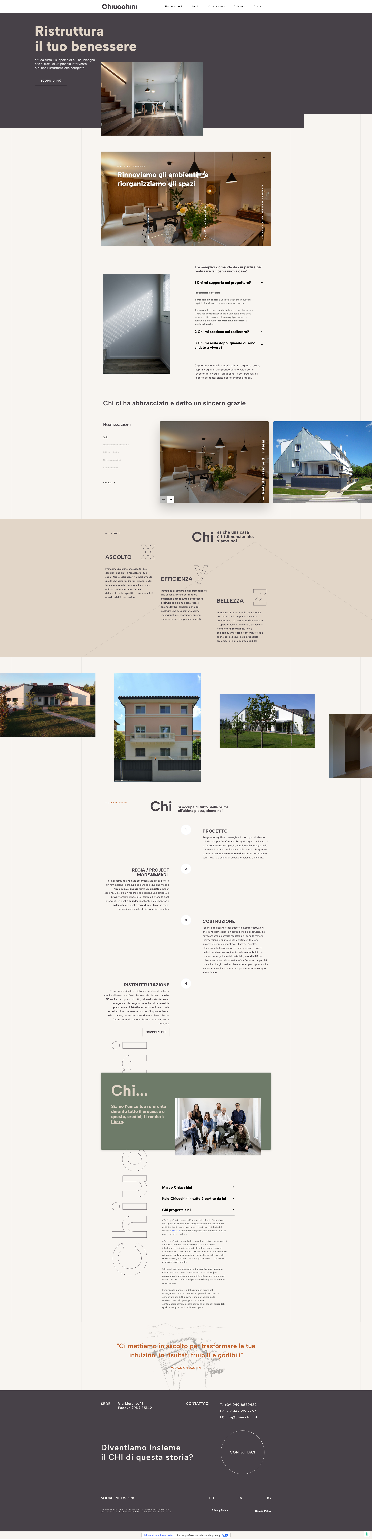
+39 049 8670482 (241, 1405)
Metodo (195, 6)
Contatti (258, 6)
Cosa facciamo (216, 6)
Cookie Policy (263, 1510)
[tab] (229, 282)
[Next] (170, 499)
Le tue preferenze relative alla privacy (198, 1535)
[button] (229, 282)
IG (269, 1498)
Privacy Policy (220, 1510)
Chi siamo (239, 6)
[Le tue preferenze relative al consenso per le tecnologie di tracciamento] (367, 1534)
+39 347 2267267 (240, 1411)
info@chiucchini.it (241, 1417)
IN (240, 1498)
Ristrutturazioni (173, 6)
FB (211, 1498)
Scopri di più (156, 1032)
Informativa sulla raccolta (158, 1535)
